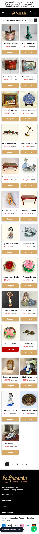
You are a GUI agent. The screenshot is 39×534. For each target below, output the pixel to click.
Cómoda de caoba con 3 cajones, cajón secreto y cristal (10, 77)
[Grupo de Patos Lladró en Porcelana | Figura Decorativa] (29, 232)
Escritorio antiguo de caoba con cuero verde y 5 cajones (10, 177)
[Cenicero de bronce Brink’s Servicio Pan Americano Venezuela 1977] (29, 399)
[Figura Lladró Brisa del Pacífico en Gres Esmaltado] (10, 232)
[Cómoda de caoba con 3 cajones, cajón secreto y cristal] (10, 66)
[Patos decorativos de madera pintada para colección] (10, 132)
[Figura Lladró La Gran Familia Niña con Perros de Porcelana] (29, 166)
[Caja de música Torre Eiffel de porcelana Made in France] (29, 32)
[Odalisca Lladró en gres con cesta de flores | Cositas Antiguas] (10, 299)
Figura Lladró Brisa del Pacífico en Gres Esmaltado (10, 244)
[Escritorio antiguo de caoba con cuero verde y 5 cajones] (10, 166)
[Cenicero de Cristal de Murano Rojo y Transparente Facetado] (10, 266)
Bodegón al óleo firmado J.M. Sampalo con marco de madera (10, 110)
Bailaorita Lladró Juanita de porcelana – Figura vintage (10, 410)
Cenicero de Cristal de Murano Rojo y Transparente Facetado (10, 277)
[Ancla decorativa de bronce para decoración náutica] (29, 132)
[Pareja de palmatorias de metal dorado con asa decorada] (29, 332)
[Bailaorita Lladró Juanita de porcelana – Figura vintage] (10, 399)
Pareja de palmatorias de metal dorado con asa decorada (28, 344)
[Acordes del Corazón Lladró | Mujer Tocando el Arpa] (10, 199)
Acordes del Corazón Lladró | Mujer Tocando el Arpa (10, 210)
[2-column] (35, 20)
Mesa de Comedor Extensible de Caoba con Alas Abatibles (29, 210)
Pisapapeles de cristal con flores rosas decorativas (29, 277)
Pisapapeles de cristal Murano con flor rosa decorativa (10, 344)
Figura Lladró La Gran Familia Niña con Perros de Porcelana (29, 177)
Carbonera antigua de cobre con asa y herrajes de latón (10, 44)
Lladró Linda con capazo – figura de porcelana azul (29, 377)
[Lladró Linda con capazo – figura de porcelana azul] (29, 366)
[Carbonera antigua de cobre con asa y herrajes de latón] (10, 32)
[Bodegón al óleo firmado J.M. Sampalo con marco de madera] (10, 99)
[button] (35, 12)
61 (27, 464)
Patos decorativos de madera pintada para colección (10, 144)
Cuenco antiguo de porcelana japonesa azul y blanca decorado (29, 110)
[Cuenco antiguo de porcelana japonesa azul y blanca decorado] (29, 99)
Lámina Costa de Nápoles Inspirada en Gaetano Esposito (28, 77)
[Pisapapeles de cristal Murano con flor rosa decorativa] (10, 332)
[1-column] (31, 20)
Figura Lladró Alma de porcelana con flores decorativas (28, 310)
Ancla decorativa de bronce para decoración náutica (29, 144)
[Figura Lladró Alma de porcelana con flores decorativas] (29, 299)
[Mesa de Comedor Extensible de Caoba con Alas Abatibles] (29, 199)
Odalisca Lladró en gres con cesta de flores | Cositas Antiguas (10, 310)
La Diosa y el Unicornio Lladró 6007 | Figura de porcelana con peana (10, 444)
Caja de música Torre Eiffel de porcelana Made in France (29, 44)
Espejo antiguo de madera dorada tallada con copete (10, 377)
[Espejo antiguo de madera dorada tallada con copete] (10, 366)
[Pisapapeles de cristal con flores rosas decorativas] (29, 266)
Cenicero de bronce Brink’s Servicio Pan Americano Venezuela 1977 (29, 410)
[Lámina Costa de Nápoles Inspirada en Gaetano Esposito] (29, 66)
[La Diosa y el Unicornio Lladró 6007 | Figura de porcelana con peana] (10, 433)
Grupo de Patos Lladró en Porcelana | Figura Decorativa (29, 244)
